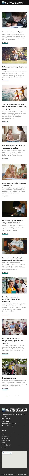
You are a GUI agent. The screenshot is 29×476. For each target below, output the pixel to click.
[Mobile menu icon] (25, 2)
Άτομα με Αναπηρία (9, 378)
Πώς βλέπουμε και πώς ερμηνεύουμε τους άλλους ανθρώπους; (11, 299)
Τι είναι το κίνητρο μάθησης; (12, 32)
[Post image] (14, 20)
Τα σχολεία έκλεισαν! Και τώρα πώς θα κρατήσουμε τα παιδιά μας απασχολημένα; (14, 106)
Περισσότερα (5, 42)
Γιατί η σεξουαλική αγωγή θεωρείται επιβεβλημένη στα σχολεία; (12, 340)
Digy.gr (26, 474)
